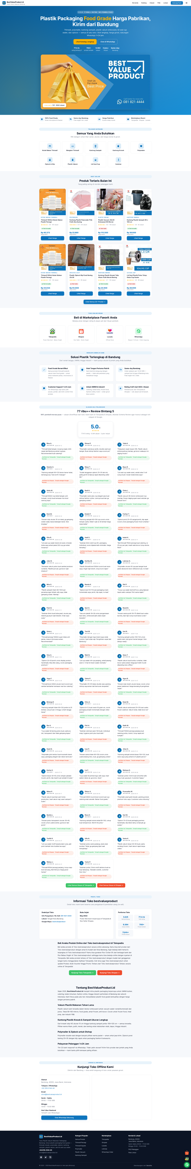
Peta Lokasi (132, 1152)
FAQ (158, 3)
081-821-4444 (66, 916)
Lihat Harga (52, 238)
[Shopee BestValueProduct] (186, 1152)
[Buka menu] (186, 3)
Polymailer (78, 1149)
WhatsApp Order (107, 1152)
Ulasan (152, 3)
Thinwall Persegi (80, 1142)
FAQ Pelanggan (133, 1149)
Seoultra (149, 1165)
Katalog (144, 3)
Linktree (104, 1149)
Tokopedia (105, 1139)
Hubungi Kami (176, 3)
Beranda (135, 3)
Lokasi (165, 3)
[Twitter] (46, 1157)
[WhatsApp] (50, 1157)
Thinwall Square (80, 1146)
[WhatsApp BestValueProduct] (186, 1164)
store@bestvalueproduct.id (51, 1094)
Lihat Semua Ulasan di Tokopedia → (81, 885)
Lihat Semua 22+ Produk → (95, 302)
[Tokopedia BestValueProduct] (186, 1158)
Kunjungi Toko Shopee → (110, 973)
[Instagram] (41, 1157)
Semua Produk (80, 1139)
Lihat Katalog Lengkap (85, 42)
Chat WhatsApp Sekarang (64, 1118)
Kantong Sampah (81, 1155)
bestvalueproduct (58, 922)
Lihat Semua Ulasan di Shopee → (111, 885)
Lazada (104, 1146)
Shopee (104, 1142)
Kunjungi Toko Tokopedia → (82, 973)
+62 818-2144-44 (48, 1088)
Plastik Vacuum (80, 1152)
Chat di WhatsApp (107, 42)
